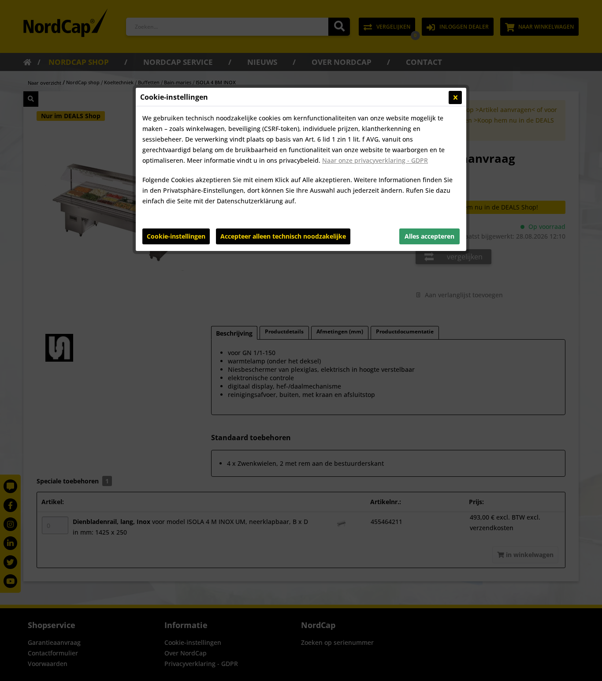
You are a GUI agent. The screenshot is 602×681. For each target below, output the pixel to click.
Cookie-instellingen (176, 236)
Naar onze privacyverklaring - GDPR (375, 160)
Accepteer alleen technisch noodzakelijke (283, 236)
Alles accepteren (429, 236)
